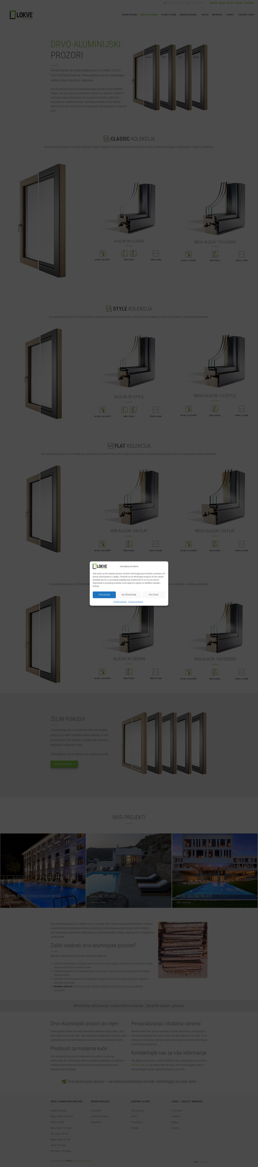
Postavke (154, 594)
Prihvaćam (104, 594)
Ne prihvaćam (129, 594)
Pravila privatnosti (135, 601)
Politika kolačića (120, 601)
